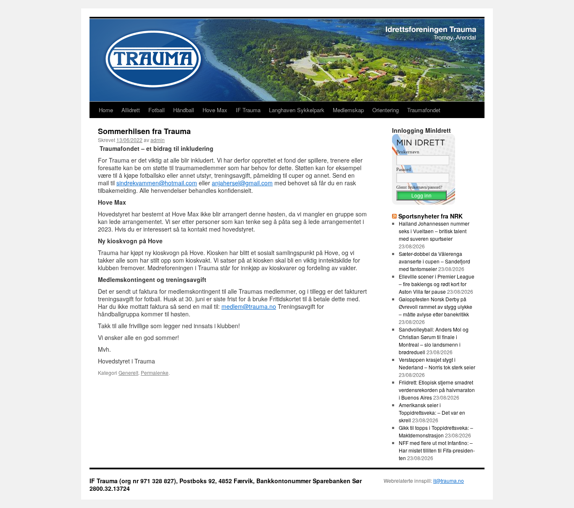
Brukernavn (407, 151)
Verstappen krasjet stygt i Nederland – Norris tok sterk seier (437, 363)
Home (106, 110)
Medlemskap (348, 110)
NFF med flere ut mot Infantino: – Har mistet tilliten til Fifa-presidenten (437, 450)
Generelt (128, 372)
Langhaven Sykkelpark (296, 110)
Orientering (385, 110)
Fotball (156, 110)
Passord (403, 169)
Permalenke (155, 372)
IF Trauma (248, 110)
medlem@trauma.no (248, 306)
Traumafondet (423, 110)
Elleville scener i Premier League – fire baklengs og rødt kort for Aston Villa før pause (436, 284)
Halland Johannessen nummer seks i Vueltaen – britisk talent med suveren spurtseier (434, 231)
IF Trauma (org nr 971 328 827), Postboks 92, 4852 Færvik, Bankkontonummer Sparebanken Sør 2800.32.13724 (226, 484)
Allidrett (130, 110)
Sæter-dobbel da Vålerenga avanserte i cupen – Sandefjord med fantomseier (434, 261)
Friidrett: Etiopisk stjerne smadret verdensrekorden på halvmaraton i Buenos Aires (437, 390)
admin (157, 139)
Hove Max (215, 110)
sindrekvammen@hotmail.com (156, 183)
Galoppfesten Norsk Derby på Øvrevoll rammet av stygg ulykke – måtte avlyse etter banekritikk (435, 306)
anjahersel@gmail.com (242, 183)
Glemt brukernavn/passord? (419, 187)
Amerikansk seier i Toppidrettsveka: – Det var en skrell (432, 412)
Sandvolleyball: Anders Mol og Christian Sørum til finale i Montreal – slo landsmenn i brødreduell (434, 340)
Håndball (183, 110)
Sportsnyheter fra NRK (430, 216)
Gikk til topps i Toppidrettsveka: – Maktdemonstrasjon (436, 431)
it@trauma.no (448, 480)
